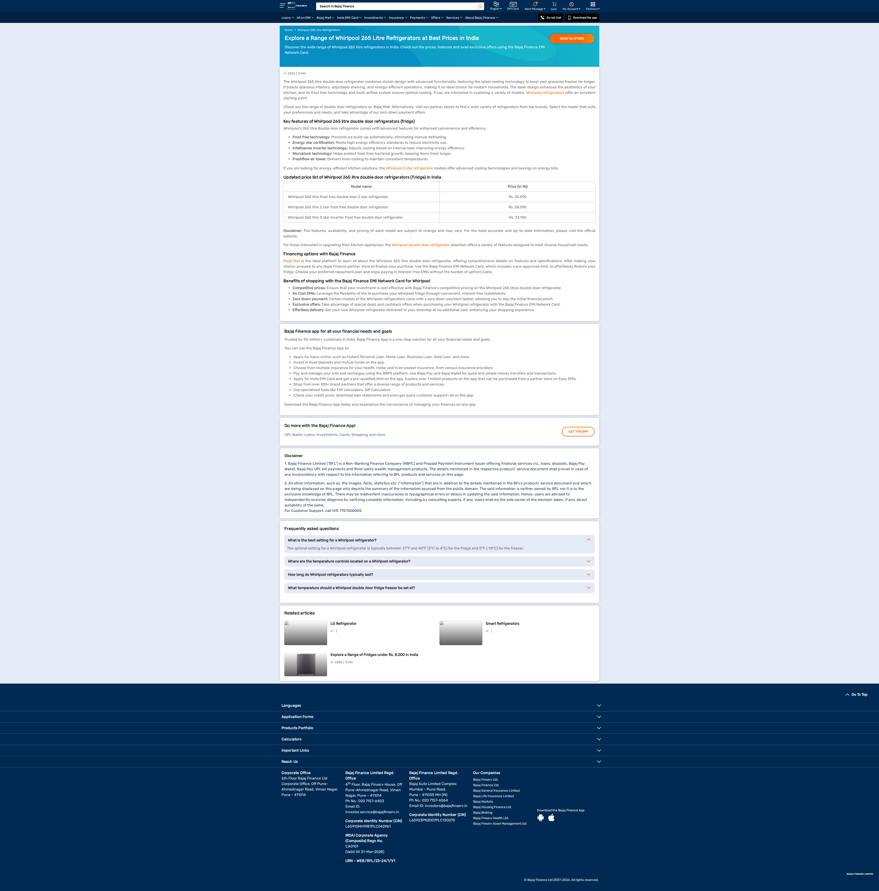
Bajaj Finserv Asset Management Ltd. (500, 824)
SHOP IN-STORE (572, 39)
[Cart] (554, 4)
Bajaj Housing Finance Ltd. (492, 807)
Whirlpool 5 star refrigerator (409, 168)
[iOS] (551, 818)
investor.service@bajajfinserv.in (372, 812)
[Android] (540, 818)
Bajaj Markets (483, 802)
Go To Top (860, 694)
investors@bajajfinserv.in (446, 806)
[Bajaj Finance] (297, 5)
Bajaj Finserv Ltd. (485, 780)
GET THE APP (578, 432)
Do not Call (554, 17)
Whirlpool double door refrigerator (421, 245)
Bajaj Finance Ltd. (486, 785)
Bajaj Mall (291, 261)
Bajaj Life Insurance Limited (493, 796)
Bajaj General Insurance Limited (496, 791)
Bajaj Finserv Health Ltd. (491, 818)
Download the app (585, 17)
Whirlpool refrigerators (545, 92)
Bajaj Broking (482, 813)
